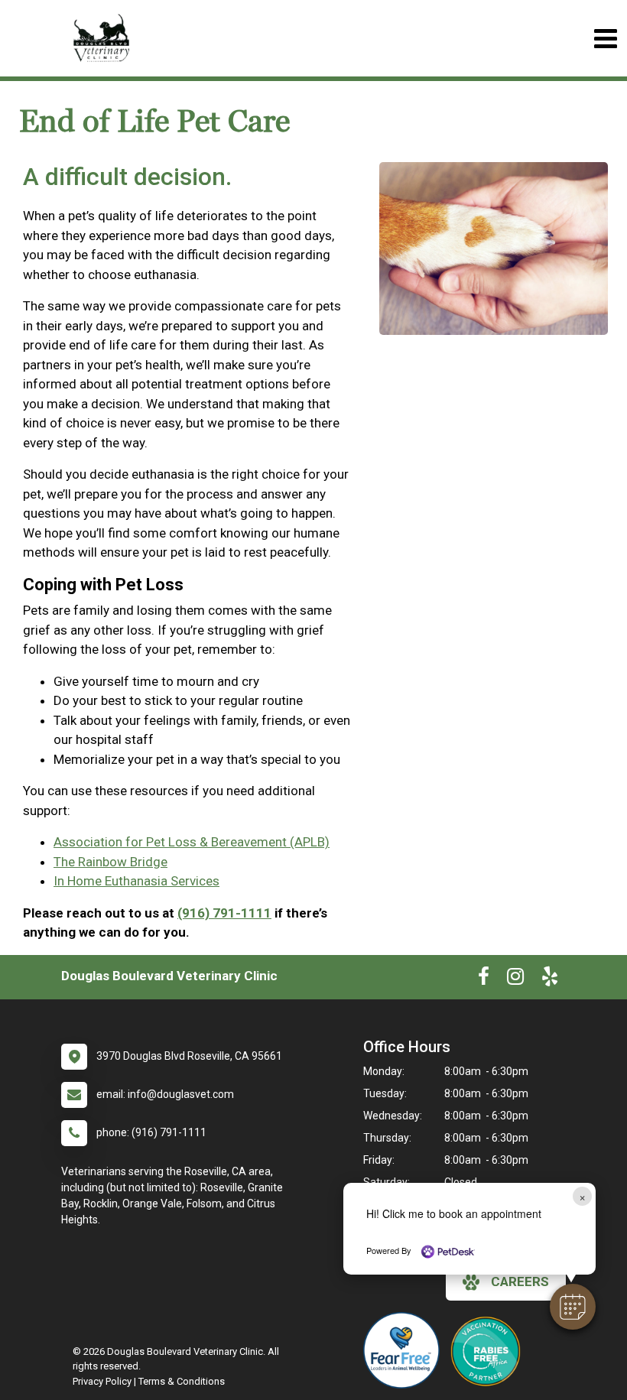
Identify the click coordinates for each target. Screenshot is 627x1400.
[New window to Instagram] (515, 979)
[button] (573, 1307)
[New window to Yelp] (550, 979)
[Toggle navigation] (605, 38)
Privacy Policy (102, 1381)
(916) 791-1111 (224, 913)
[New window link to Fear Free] (405, 1350)
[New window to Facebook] (483, 979)
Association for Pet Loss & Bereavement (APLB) (192, 841)
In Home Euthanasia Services (136, 880)
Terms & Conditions (181, 1381)
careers (520, 1281)
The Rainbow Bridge (110, 861)
